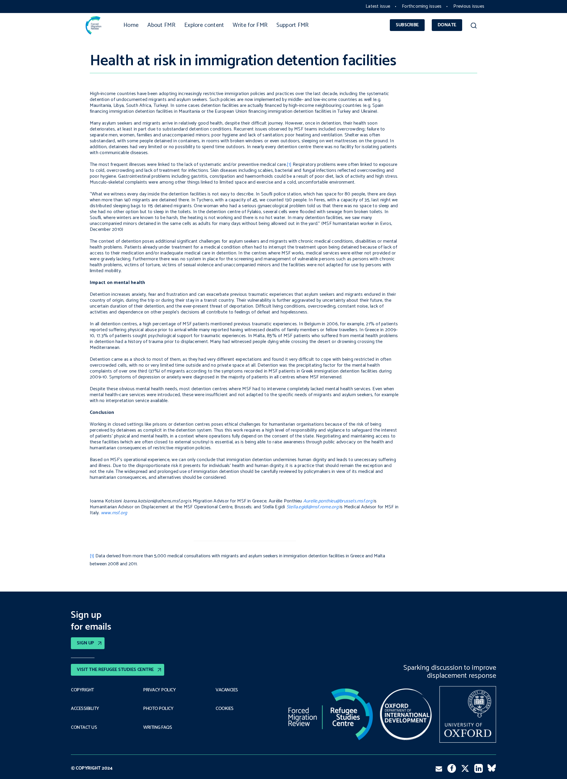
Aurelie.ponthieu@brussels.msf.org (337, 501)
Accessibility (85, 708)
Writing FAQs (157, 727)
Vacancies (227, 690)
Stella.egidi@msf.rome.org (312, 507)
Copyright (82, 690)
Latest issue (378, 6)
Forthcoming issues (421, 6)
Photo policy (158, 708)
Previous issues (468, 6)
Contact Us (84, 727)
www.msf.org (114, 513)
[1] (289, 165)
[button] (473, 26)
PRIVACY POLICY (159, 690)
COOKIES (225, 708)
